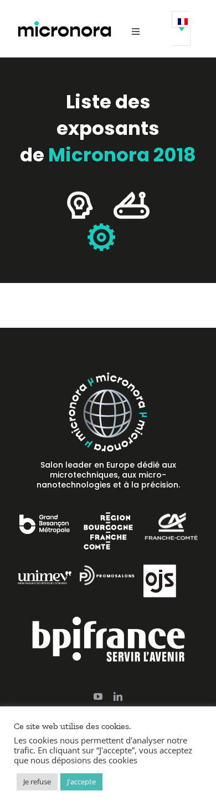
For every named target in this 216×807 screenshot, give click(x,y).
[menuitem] (181, 28)
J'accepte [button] (81, 782)
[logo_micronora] (64, 24)
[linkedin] (118, 696)
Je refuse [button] (37, 782)
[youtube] (98, 696)
